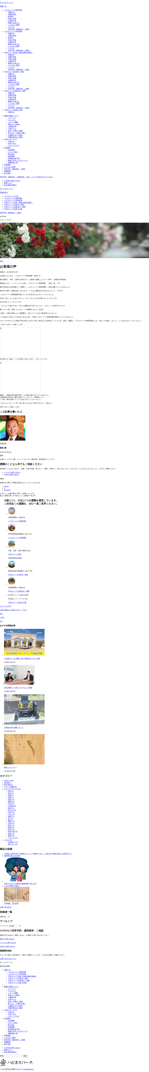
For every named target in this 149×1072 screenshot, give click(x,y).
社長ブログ (12, 143)
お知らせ (11, 141)
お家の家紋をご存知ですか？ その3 (13, 610)
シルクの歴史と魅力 (11, 886)
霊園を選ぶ (4, 192)
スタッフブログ (13, 145)
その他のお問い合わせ (12, 181)
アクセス (11, 27)
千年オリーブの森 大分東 (13, 110)
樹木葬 (10, 16)
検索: (2, 1056)
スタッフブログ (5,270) (12, 789)
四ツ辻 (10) (12, 810)
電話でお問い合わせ (7, 939)
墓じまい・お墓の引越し (17, 133)
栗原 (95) (11, 836)
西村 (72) (11, 816)
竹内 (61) (11, 804)
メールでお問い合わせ (12, 472)
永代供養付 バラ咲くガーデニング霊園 (18, 687)
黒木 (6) (11, 793)
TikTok (6, 486)
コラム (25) (8, 840)
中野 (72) (11, 812)
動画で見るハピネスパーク (18, 160)
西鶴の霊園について (11, 116)
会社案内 (7, 148)
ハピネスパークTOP (11, 196)
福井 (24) (11, 799)
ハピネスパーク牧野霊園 (13, 10)
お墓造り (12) (13, 842)
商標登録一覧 (13, 162)
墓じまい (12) (13, 844)
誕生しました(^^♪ (10, 767)
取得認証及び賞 (13, 158)
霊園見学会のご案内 (15, 137)
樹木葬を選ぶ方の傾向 (12, 856)
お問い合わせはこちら (8, 959)
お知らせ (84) (9, 780)
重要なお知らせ (13, 23)
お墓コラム (12, 128)
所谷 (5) (11, 791)
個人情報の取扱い (10, 185)
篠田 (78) (11, 827)
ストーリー (12, 118)
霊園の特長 (12, 14)
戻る (1, 261)
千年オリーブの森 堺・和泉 (14, 72)
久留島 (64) (12, 806)
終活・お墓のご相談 (15, 131)
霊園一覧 (3, 6)
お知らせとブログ (10, 139)
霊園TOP (11, 12)
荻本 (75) (11, 833)
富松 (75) (11, 808)
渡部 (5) (11, 795)
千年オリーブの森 (14, 554)
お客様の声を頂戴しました (14, 727)
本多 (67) (11, 823)
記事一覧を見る (5, 907)
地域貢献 (11, 156)
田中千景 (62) (13, 831)
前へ (1, 614)
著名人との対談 (13, 124)
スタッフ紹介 (13, 152)
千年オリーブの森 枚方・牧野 (15, 91)
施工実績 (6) (8, 785)
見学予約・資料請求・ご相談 (18, 29)
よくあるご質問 (13, 25)
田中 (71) (11, 825)
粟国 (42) (11, 802)
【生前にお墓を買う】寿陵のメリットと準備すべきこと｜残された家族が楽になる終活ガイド (38, 853)
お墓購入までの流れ (15, 135)
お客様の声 (12, 21)
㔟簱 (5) (11, 797)
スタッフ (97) (13, 838)
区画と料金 (12, 18)
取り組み (11, 154)
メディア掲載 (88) (10, 787)
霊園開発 (7, 171)
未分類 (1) (7, 782)
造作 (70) (11, 829)
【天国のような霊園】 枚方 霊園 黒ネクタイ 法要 (22, 658)
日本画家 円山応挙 (11, 903)
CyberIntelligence (28, 1069)
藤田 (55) (11, 821)
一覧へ (2, 617)
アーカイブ (4, 926)
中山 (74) (11, 814)
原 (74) (10, 819)
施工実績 (7, 173)
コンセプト (12, 120)
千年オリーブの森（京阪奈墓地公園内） (18, 52)
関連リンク (8, 183)
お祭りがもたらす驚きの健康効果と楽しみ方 (20, 883)
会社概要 (11, 150)
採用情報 (7, 165)
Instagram (7, 490)
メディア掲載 (13, 122)
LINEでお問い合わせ (11, 474)
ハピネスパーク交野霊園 (13, 31)
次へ (1, 621)
